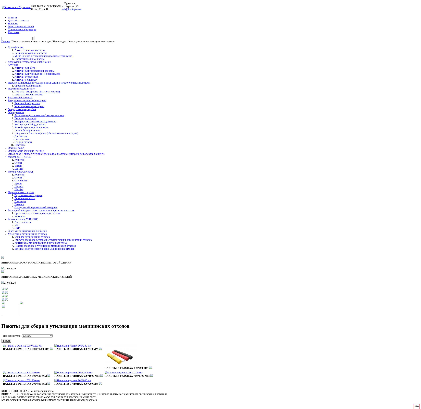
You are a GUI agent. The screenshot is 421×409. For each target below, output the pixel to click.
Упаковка (19, 216)
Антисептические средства (29, 50)
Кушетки (19, 159)
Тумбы (18, 165)
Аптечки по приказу (25, 79)
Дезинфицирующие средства (30, 53)
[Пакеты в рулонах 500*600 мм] (21, 372)
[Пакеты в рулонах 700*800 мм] (21, 380)
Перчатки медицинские (21, 88)
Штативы (19, 145)
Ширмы (18, 186)
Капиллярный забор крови (29, 106)
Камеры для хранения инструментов (35, 121)
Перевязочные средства (21, 192)
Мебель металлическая (20, 171)
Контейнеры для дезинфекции (31, 127)
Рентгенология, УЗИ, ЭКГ (22, 219)
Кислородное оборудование (30, 124)
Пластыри (20, 201)
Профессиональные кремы (29, 59)
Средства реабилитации (27, 85)
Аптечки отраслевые (26, 76)
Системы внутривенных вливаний (27, 231)
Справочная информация (22, 29)
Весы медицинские (25, 118)
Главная (12, 17)
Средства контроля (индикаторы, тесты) (37, 213)
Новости (13, 23)
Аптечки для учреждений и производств (37, 73)
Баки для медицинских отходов (32, 236)
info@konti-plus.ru (71, 9)
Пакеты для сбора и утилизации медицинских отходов (45, 245)
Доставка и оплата (18, 20)
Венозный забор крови (27, 103)
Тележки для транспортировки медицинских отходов (44, 248)
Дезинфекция (15, 47)
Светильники (22, 139)
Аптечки (13, 64)
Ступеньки (20, 180)
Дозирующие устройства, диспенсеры (29, 61)
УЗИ (17, 225)
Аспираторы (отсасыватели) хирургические (39, 115)
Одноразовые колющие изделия (26, 150)
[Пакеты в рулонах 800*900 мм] (72, 380)
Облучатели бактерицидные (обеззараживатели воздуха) (46, 133)
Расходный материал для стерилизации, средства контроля (41, 210)
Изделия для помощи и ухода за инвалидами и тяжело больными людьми (49, 82)
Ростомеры (20, 136)
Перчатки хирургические (28, 94)
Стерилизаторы (23, 142)
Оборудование (16, 112)
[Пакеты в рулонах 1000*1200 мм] (22, 345)
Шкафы (18, 168)
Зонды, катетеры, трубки (22, 109)
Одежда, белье (16, 147)
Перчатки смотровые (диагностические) (37, 91)
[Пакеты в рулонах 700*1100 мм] (123, 372)
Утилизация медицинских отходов (27, 234)
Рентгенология (22, 222)
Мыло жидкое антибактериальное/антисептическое (43, 56)
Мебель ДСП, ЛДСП (19, 156)
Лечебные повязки (24, 198)
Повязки (19, 204)
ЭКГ (17, 228)
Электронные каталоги (21, 26)
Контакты (13, 32)
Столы (18, 162)
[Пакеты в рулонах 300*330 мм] (72, 345)
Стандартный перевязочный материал (35, 207)
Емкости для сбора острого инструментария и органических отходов (53, 239)
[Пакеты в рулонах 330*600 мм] (121, 365)
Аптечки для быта (24, 67)
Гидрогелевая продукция (28, 195)
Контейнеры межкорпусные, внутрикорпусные (40, 242)
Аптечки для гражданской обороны (34, 70)
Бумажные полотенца (20, 97)
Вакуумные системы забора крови (27, 100)
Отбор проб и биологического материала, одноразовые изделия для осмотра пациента (56, 153)
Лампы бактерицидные (27, 130)
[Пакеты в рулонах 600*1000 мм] (73, 372)
